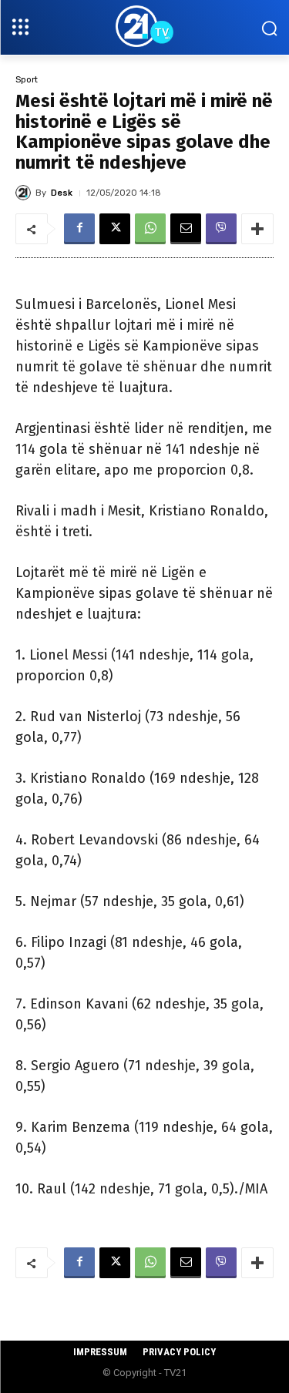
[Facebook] (79, 228)
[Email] (185, 228)
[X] (114, 228)
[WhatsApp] (150, 228)
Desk (61, 193)
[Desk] (25, 192)
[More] (257, 228)
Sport (26, 80)
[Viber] (221, 228)
